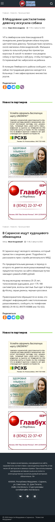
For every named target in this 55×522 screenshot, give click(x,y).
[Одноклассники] (34, 496)
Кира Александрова (16, 28)
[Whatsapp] (18, 87)
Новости (13, 13)
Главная (6, 13)
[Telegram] (13, 87)
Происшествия (24, 13)
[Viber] (22, 87)
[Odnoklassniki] (5, 87)
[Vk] (20, 496)
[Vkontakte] (9, 87)
